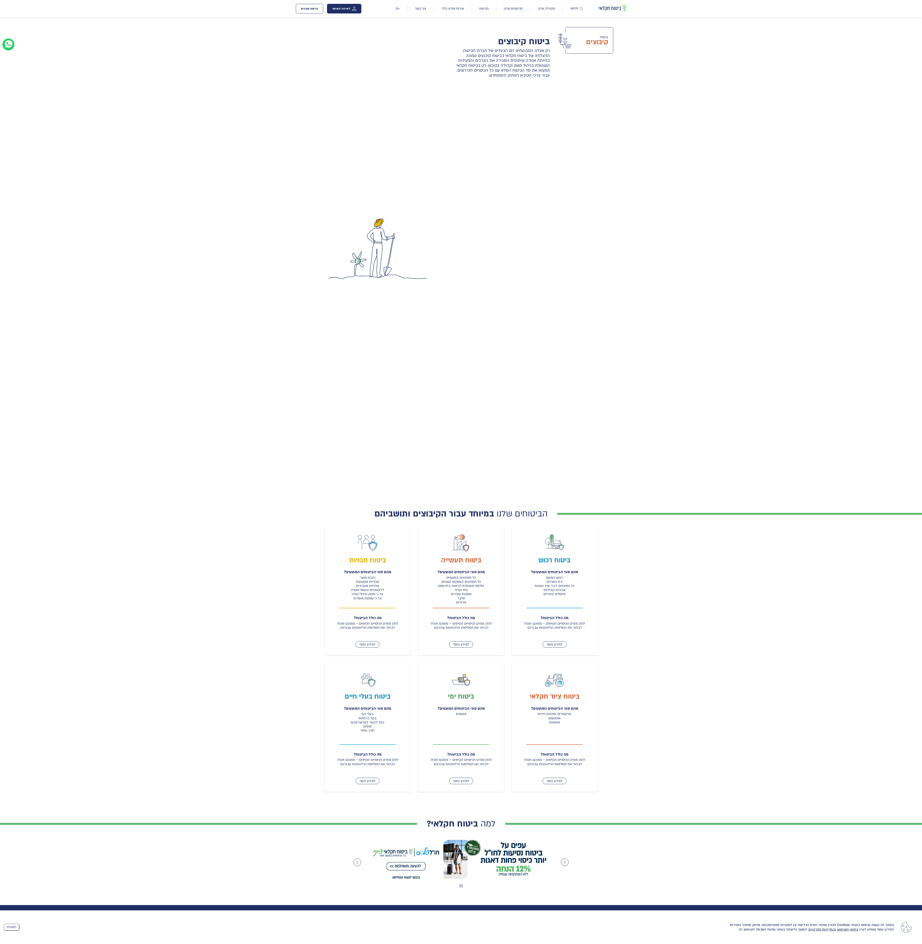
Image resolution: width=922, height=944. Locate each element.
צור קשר (420, 8)
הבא (565, 862)
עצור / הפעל (460, 886)
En (398, 8)
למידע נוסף (554, 644)
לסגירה (11, 927)
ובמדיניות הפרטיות (822, 929)
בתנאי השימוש (847, 929)
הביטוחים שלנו (513, 8)
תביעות (484, 8)
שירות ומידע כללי (453, 8)
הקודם (357, 862)
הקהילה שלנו (546, 8)
